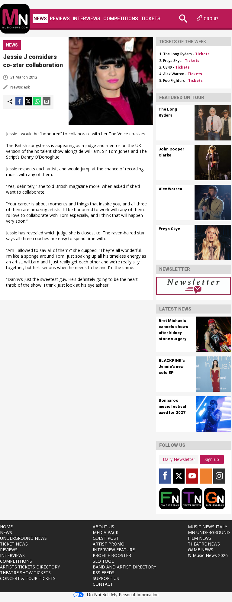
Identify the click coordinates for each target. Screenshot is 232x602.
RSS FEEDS (103, 572)
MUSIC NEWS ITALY (207, 527)
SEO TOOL (103, 561)
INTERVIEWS (12, 555)
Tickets (150, 18)
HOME (6, 527)
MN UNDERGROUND (209, 532)
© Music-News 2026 (208, 555)
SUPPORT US (106, 578)
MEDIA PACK (105, 532)
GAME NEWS (200, 549)
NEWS (6, 532)
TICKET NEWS (14, 544)
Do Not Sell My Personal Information (123, 594)
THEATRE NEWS (204, 544)
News (40, 18)
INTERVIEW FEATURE (114, 549)
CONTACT (103, 584)
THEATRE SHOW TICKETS (25, 572)
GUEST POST (106, 538)
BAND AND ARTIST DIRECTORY (124, 567)
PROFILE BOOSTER (112, 555)
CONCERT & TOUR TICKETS (28, 578)
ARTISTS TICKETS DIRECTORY (30, 567)
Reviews (60, 18)
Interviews (86, 18)
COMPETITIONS (16, 561)
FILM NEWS (199, 538)
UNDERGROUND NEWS (23, 538)
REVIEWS (9, 549)
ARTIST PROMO (108, 544)
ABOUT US (103, 527)
